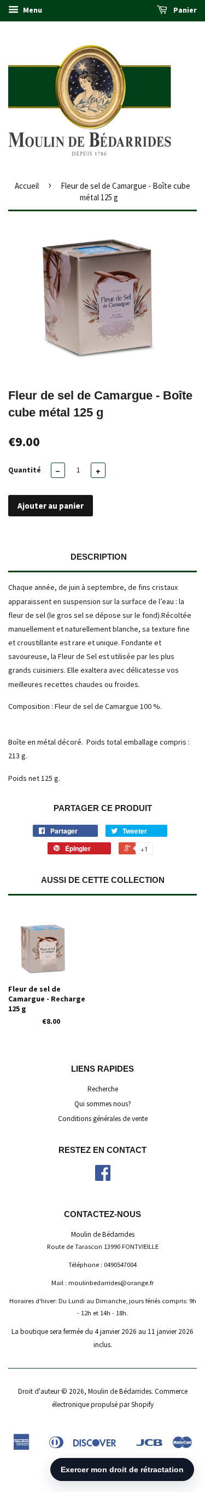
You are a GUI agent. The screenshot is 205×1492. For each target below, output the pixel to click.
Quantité (24, 470)
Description (99, 556)
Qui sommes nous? (102, 1103)
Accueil (27, 186)
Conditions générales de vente (103, 1118)
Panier (184, 10)
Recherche (102, 1089)
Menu (31, 10)
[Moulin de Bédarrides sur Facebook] (103, 1176)
